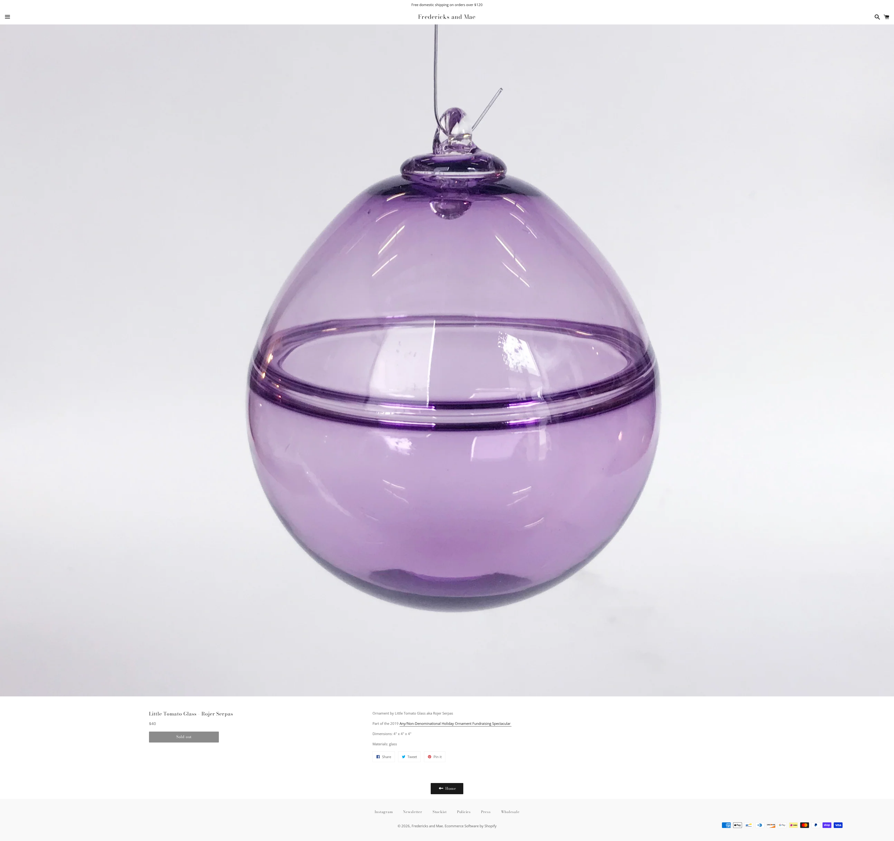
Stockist (440, 811)
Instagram (384, 811)
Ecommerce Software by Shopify (471, 826)
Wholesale (510, 811)
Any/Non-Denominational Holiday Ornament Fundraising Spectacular (455, 723)
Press (486, 811)
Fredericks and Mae (447, 17)
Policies (464, 811)
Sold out (184, 736)
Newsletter (412, 811)
